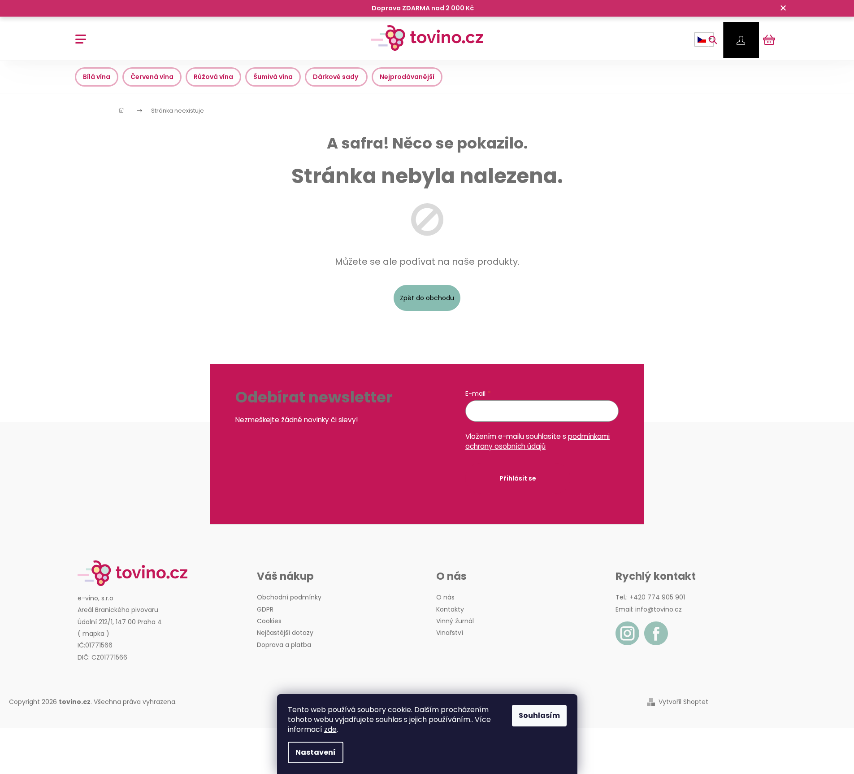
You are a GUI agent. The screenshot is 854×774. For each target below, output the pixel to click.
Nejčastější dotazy (285, 632)
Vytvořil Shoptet (683, 702)
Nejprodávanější (407, 76)
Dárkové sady (336, 76)
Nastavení (315, 752)
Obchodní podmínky (289, 597)
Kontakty (450, 609)
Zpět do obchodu (427, 297)
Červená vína (151, 76)
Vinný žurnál (455, 621)
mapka (93, 633)
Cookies (269, 621)
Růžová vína (213, 76)
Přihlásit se (517, 478)
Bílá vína (96, 76)
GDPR (265, 609)
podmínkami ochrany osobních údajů (537, 441)
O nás (445, 597)
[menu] (78, 34)
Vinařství (449, 632)
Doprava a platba (284, 644)
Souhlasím (539, 715)
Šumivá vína (273, 76)
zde (330, 729)
